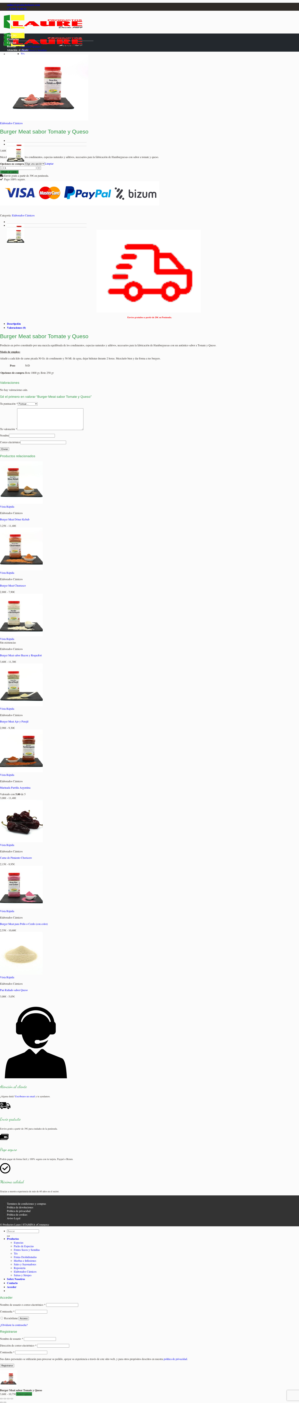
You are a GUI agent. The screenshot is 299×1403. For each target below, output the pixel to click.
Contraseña (7, 1311)
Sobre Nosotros (16, 1279)
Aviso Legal (13, 1218)
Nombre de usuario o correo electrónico (23, 1304)
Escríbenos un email (25, 1096)
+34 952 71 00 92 (16, 9)
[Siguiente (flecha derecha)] (4, 1402)
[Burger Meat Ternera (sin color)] (15, 162)
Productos (13, 39)
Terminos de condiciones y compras (26, 1203)
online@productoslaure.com (23, 5)
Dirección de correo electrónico (18, 1345)
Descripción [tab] (14, 324)
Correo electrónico (10, 442)
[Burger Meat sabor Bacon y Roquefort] (21, 635)
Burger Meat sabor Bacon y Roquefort (21, 655)
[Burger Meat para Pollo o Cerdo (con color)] (21, 907)
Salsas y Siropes (22, 1275)
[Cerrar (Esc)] (11, 1398)
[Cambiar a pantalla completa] (4, 1398)
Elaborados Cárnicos (11, 123)
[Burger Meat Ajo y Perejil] (21, 705)
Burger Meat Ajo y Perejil (14, 721)
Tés (23, 53)
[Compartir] (8, 1398)
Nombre (4, 435)
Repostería (19, 1268)
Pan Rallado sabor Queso (14, 990)
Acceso (24, 1318)
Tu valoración (8, 429)
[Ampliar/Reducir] (1, 1398)
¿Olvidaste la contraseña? (14, 1325)
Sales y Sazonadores (25, 1264)
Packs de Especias (24, 1246)
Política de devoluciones (20, 1207)
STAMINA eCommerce (36, 1224)
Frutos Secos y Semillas (34, 50)
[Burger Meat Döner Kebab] (21, 503)
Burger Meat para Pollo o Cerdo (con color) (24, 924)
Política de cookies (17, 1214)
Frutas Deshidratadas (25, 1257)
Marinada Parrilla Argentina (15, 787)
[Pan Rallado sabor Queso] (21, 973)
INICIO (11, 35)
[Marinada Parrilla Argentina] (21, 771)
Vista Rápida (7, 506)
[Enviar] (8, 1235)
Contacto (12, 1283)
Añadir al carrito (9, 172)
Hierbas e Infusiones (25, 1260)
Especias (25, 46)
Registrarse (7, 1365)
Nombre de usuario (11, 1338)
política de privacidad (175, 1359)
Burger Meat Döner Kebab (14, 519)
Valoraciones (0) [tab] (16, 328)
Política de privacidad (18, 1211)
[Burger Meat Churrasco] (21, 569)
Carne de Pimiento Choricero (16, 857)
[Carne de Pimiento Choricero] (21, 841)
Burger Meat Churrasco (13, 585)
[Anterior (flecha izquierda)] (1, 1402)
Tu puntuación (9, 403)
